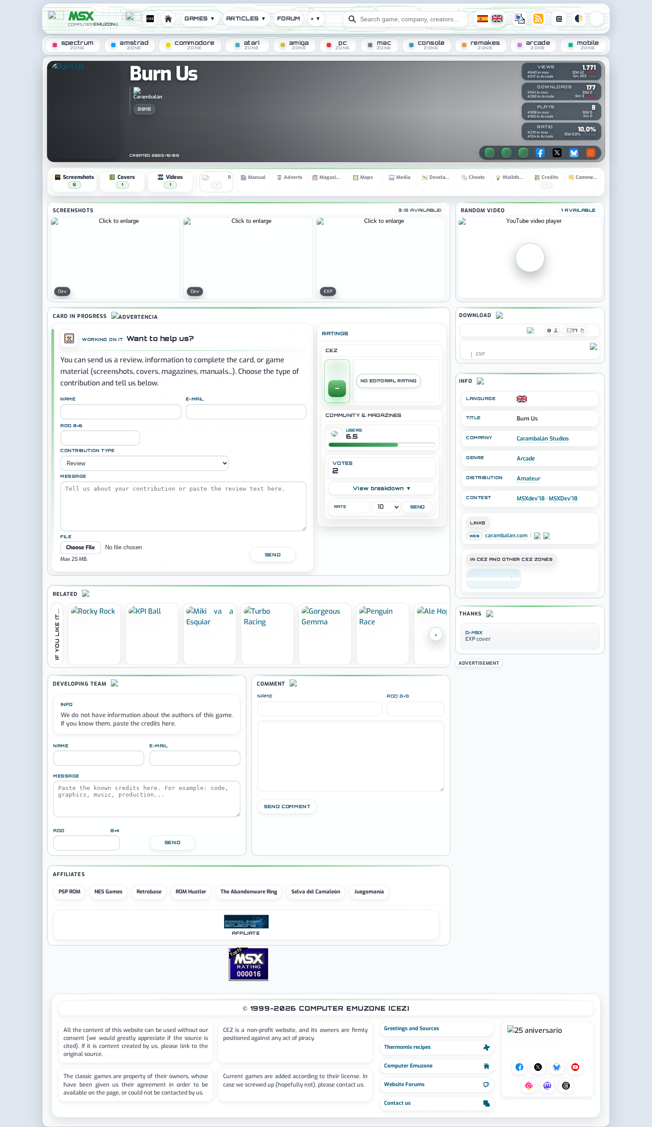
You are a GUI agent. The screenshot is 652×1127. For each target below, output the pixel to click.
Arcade (526, 458)
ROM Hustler (191, 891)
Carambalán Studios (543, 438)
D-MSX (474, 632)
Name (67, 399)
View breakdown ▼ (382, 488)
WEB (474, 536)
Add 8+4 (86, 830)
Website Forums (404, 1084)
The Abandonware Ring (248, 891)
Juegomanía (369, 891)
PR (596, 18)
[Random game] (523, 152)
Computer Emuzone (408, 1065)
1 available (578, 210)
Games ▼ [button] (200, 18)
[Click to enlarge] (115, 258)
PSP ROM (69, 891)
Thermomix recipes (407, 1047)
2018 (144, 108)
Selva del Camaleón (315, 891)
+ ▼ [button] (316, 18)
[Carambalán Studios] (148, 93)
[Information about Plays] (530, 107)
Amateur (528, 478)
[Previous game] (489, 152)
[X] (557, 152)
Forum (288, 18)
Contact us (397, 1103)
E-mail (195, 399)
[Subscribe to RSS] (538, 19)
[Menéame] (590, 152)
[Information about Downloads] (530, 87)
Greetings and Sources (411, 1028)
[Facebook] (540, 152)
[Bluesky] (574, 152)
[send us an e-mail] (520, 19)
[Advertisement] (530, 731)
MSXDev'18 (563, 498)
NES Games (108, 891)
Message (73, 476)
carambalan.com (506, 535)
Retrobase (149, 891)
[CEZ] (493, 578)
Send (273, 554)
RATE (340, 506)
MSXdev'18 (531, 498)
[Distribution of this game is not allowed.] (466, 346)
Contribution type (87, 450)
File (65, 537)
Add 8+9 (398, 696)
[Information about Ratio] (530, 127)
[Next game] (506, 152)
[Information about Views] (530, 67)
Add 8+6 (71, 426)
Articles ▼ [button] (246, 18)
